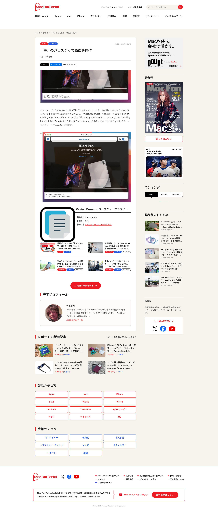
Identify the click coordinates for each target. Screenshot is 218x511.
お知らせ (101, 479)
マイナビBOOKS (105, 483)
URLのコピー (70, 65)
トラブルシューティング (51, 445)
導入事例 (120, 438)
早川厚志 (49, 57)
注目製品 (112, 16)
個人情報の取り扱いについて (152, 476)
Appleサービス (120, 409)
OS (119, 417)
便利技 (136, 16)
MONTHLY (176, 194)
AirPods (51, 409)
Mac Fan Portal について (112, 7)
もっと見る (120, 337)
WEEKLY (163, 194)
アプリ (44, 44)
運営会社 (129, 476)
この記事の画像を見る (85, 285)
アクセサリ (96, 16)
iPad (51, 402)
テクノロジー (119, 445)
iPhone (81, 16)
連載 (124, 16)
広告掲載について (177, 479)
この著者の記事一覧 (74, 320)
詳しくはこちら (164, 139)
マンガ (86, 445)
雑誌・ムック (42, 16)
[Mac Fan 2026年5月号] (164, 107)
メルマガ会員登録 (134, 7)
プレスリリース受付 (148, 479)
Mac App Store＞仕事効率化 (98, 224)
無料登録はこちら (165, 495)
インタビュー (152, 16)
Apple (57, 16)
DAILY (151, 194)
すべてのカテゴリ (174, 16)
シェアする (57, 65)
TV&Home (85, 409)
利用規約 (129, 479)
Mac (69, 16)
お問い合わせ (175, 476)
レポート (53, 44)
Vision (119, 402)
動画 (86, 453)
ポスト (45, 65)
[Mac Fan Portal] (47, 7)
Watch (86, 402)
